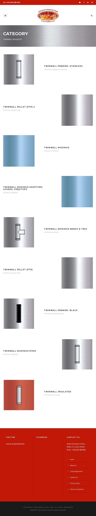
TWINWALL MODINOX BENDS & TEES (65, 229)
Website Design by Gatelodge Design (48, 510)
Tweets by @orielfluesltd (15, 444)
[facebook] (83, 2)
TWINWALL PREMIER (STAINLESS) (55, 70)
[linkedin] (88, 2)
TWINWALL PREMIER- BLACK (61, 310)
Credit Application (76, 471)
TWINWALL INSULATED (57, 392)
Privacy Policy (75, 483)
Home (72, 459)
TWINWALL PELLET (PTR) (11, 110)
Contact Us (74, 477)
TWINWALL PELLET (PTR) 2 (19, 107)
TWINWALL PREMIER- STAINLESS (63, 66)
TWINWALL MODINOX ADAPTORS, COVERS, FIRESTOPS (23, 188)
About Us (73, 465)
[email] (80, 2)
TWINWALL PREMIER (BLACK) (54, 314)
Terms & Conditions (77, 489)
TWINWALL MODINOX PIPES (19, 351)
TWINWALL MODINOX (56, 147)
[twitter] (92, 2)
